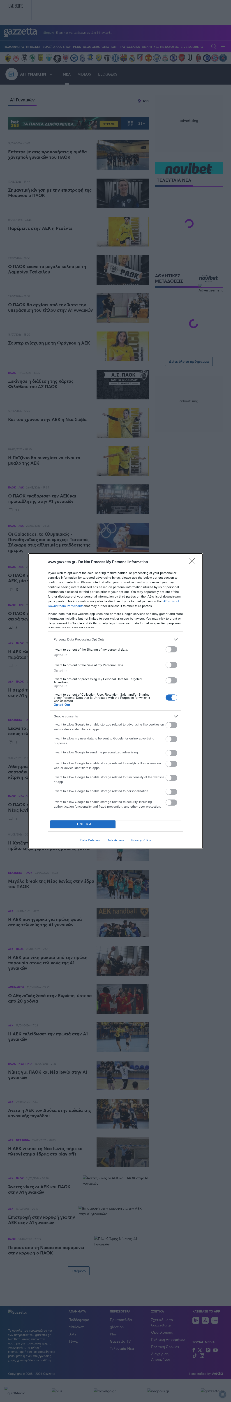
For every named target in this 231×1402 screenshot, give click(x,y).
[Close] (193, 562)
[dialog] (115, 701)
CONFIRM (83, 824)
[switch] (171, 649)
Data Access (115, 840)
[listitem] (115, 639)
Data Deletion (90, 840)
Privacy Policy (141, 840)
